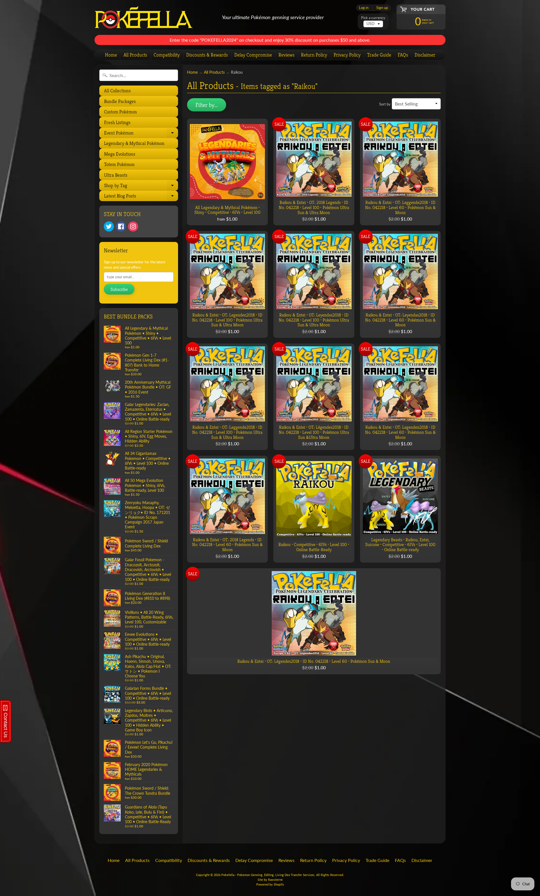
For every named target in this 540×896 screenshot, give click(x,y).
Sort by (385, 104)
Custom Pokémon (120, 112)
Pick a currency (373, 18)
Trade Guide (379, 54)
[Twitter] (109, 226)
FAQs (403, 54)
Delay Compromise (253, 54)
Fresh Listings (117, 122)
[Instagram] (133, 226)
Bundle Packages (120, 101)
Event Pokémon (140, 134)
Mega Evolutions (119, 154)
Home (111, 54)
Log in (363, 8)
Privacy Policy (347, 54)
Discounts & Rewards (207, 54)
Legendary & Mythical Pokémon (134, 143)
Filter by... (206, 105)
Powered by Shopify (270, 884)
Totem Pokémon (119, 164)
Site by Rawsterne (270, 879)
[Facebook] (121, 226)
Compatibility (167, 54)
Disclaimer (425, 54)
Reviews (286, 54)
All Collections (117, 90)
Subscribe (119, 289)
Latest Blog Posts (140, 197)
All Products (135, 54)
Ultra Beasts (115, 175)
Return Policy (314, 54)
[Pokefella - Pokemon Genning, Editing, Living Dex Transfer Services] (143, 17)
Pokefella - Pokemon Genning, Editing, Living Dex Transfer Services (267, 875)
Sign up (382, 8)
